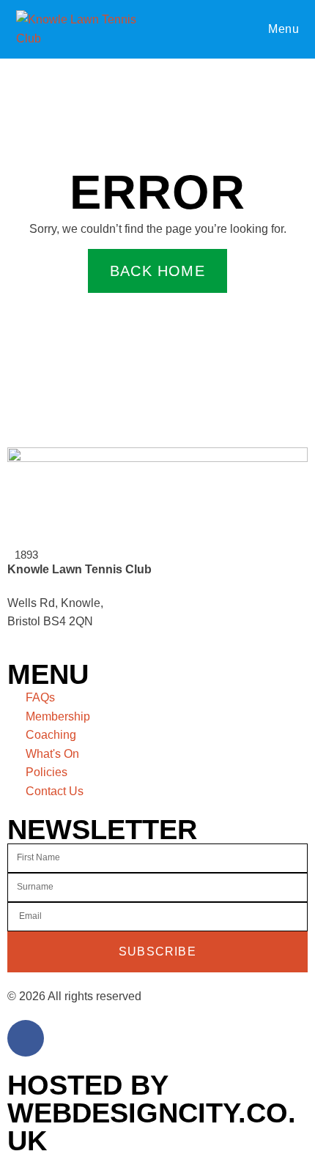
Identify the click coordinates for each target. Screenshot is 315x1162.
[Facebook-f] (25, 1038)
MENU (48, 674)
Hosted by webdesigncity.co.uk (151, 1113)
